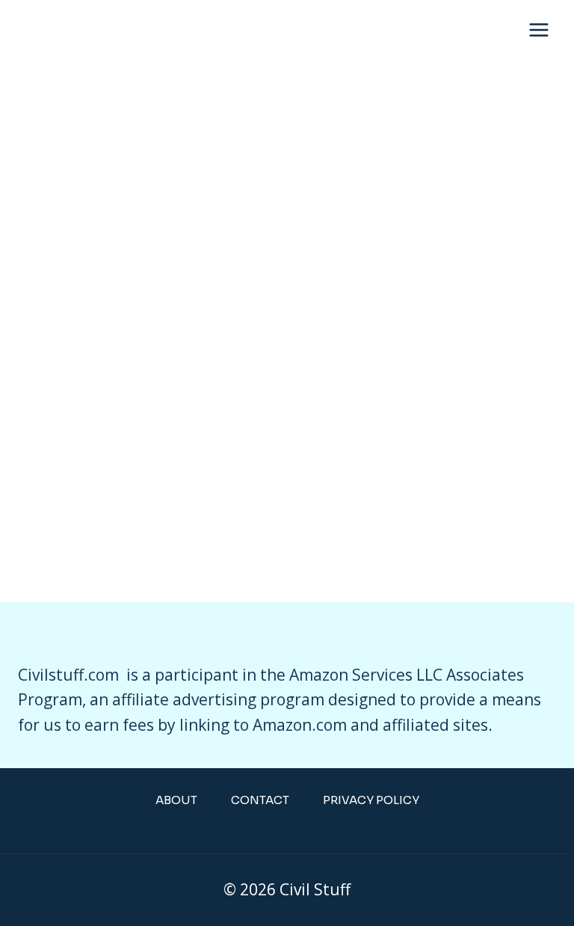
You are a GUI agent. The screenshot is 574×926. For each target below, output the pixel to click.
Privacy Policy (371, 800)
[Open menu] (538, 29)
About (176, 800)
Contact (260, 800)
